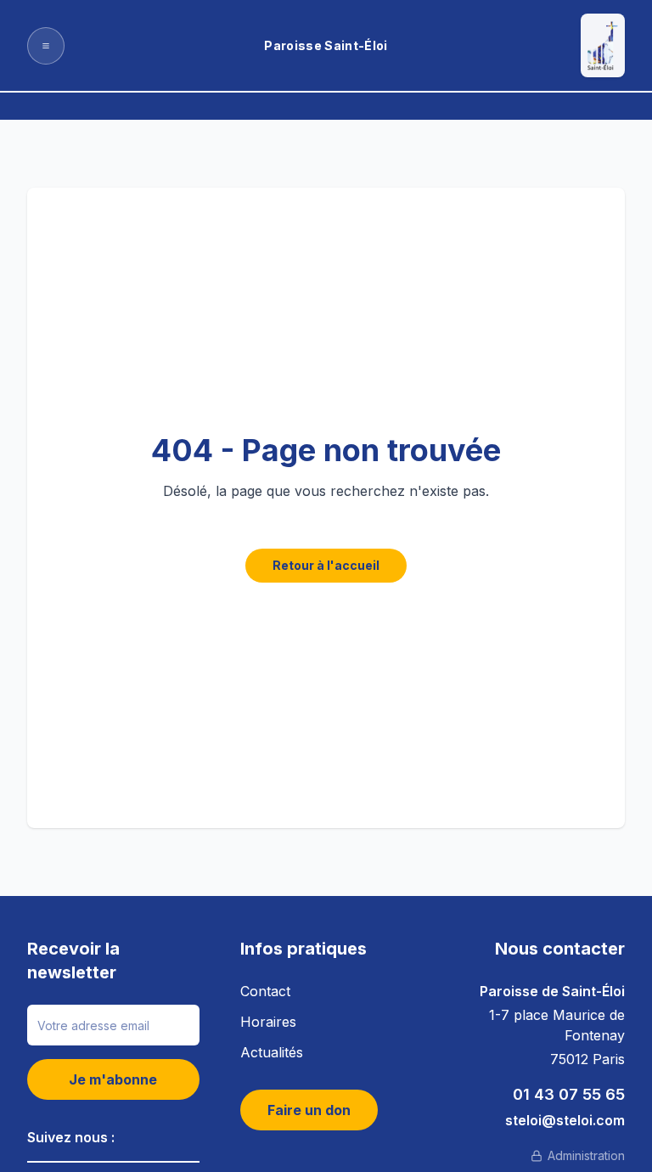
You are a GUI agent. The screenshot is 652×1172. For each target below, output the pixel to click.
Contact (265, 991)
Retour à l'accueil (326, 565)
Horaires (268, 1021)
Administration (586, 1155)
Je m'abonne (113, 1079)
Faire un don (309, 1110)
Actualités (271, 1052)
